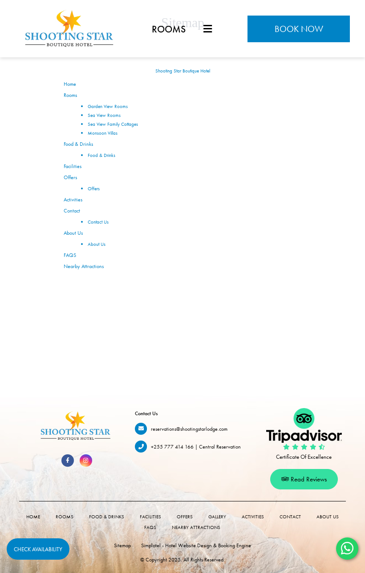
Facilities (72, 166)
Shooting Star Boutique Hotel (182, 71)
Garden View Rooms (108, 106)
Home (70, 84)
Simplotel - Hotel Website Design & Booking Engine (196, 545)
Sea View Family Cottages (113, 124)
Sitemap (122, 545)
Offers (70, 177)
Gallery (217, 516)
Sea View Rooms (104, 115)
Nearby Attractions (84, 266)
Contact (72, 210)
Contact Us (98, 222)
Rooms (169, 29)
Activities (73, 199)
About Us (73, 232)
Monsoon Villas (103, 133)
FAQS (70, 255)
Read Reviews (308, 479)
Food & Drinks (78, 144)
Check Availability (38, 549)
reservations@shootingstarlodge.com (189, 429)
